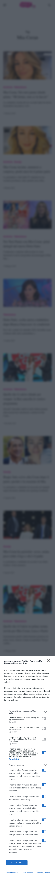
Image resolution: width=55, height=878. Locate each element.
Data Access (27, 873)
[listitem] (27, 712)
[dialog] (27, 767)
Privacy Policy (43, 873)
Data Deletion (12, 873)
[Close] (49, 661)
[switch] (44, 718)
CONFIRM (16, 863)
